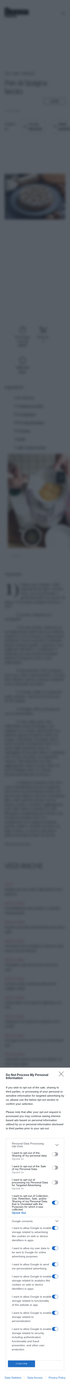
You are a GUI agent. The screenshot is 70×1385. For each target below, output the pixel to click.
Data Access (35, 1377)
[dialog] (35, 1226)
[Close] (62, 1075)
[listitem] (35, 1145)
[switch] (55, 1154)
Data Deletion (13, 1377)
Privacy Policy (57, 1377)
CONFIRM (21, 1364)
